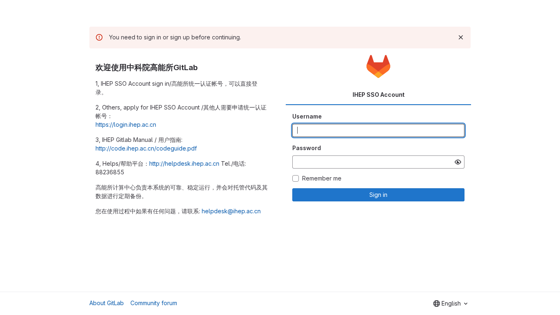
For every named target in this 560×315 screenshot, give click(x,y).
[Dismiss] (461, 37)
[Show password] (457, 162)
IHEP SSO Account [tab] (379, 94)
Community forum (153, 302)
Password (306, 147)
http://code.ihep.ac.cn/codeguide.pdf (146, 148)
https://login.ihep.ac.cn (126, 124)
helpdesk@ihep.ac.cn (231, 211)
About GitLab (106, 302)
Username (307, 116)
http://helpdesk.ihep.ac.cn (184, 163)
